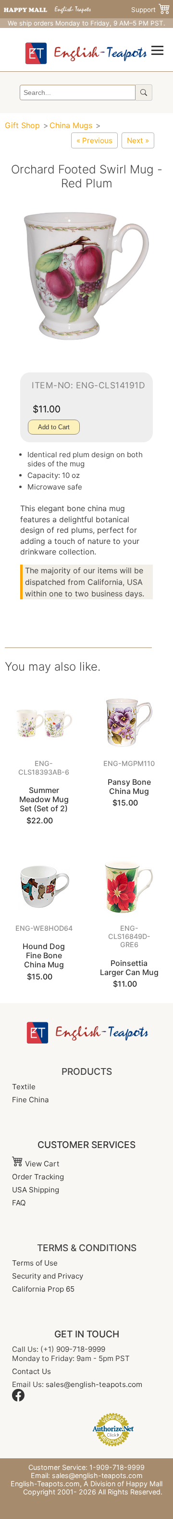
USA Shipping (35, 1189)
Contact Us (31, 1371)
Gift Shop (22, 125)
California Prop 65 (43, 1289)
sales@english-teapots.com (94, 1384)
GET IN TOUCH (86, 1334)
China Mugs (72, 125)
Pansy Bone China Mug (129, 786)
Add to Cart (54, 427)
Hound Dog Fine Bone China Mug (44, 955)
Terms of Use (35, 1263)
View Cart (41, 1163)
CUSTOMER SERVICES (86, 1144)
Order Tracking (38, 1176)
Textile (24, 1086)
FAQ (19, 1202)
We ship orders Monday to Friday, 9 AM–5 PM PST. (86, 23)
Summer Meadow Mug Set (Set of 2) (44, 799)
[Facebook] (18, 1398)
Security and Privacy (47, 1276)
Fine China (30, 1099)
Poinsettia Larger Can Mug (129, 967)
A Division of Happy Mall (123, 1483)
